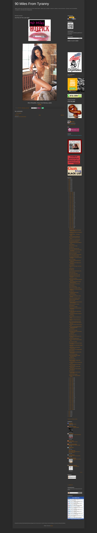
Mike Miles (72, 121)
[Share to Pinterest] (36, 108)
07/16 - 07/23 (71, 223)
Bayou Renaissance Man (73, 444)
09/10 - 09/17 (71, 213)
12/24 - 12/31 (71, 193)
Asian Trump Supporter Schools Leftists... (75, 254)
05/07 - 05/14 (71, 385)
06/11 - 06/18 (71, 379)
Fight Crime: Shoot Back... (73, 253)
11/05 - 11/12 (71, 202)
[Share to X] (34, 108)
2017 (69, 191)
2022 (69, 184)
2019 (69, 188)
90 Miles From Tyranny (32, 4)
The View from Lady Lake (73, 465)
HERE (71, 75)
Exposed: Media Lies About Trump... (74, 283)
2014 (69, 413)
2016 (69, 411)
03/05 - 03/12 (71, 397)
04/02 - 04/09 (71, 392)
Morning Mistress (71, 244)
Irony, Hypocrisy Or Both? (73, 341)
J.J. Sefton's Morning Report (77, 434)
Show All (81, 472)
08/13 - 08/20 (71, 218)
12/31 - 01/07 (71, 192)
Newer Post (17, 115)
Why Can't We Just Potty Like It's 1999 (75, 321)
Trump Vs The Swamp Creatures (74, 304)
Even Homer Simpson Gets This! (74, 248)
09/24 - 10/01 (71, 210)
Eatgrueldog (71, 423)
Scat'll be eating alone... (76, 466)
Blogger (52, 525)
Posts (70, 476)
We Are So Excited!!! (72, 259)
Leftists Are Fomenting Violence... (74, 299)
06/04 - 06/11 (71, 380)
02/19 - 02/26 (71, 400)
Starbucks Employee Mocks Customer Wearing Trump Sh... (75, 282)
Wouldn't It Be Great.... (72, 272)
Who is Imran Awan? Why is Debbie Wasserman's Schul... (74, 356)
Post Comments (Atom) (22, 116)
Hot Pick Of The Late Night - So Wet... (75, 287)
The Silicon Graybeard (72, 458)
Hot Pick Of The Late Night (73, 306)
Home (40, 115)
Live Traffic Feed (75, 497)
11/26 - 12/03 (71, 198)
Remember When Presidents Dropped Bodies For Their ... (75, 230)
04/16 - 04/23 (71, 389)
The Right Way (71, 433)
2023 (69, 183)
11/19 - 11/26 (71, 200)
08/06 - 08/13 (71, 219)
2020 (69, 187)
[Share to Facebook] (35, 108)
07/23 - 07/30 (71, 222)
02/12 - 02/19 (71, 401)
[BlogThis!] (32, 108)
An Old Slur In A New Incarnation (73, 441)
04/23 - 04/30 (71, 388)
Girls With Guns (71, 228)
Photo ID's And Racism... (73, 294)
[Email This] (31, 108)
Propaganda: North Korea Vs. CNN (74, 274)
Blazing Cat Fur (71, 447)
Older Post (62, 115)
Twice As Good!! (71, 315)
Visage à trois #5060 (76, 427)
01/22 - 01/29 (71, 405)
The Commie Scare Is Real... (73, 273)
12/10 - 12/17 (71, 196)
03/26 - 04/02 (71, 393)
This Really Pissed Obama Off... (74, 241)
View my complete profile (71, 124)
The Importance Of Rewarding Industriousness (73, 293)
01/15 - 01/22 (71, 406)
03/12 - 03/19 (71, 396)
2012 (69, 416)
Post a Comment (18, 113)
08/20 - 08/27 (71, 217)
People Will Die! (71, 268)
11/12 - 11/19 (71, 201)
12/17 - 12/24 (71, 194)
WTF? (69, 448)
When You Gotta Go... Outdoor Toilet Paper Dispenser (74, 360)
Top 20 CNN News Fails (73, 286)
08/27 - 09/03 (71, 215)
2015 (69, 412)
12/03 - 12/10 (71, 197)
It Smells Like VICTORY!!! (73, 278)
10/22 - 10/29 (71, 205)
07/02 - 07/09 (71, 226)
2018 (69, 189)
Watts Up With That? (72, 450)
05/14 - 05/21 (71, 384)
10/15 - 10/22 (71, 206)
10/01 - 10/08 (71, 209)
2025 (69, 180)
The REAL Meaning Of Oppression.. (74, 236)
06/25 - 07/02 (71, 227)
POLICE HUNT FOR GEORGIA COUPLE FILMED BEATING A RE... (75, 327)
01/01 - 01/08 (71, 409)
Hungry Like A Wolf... (72, 300)
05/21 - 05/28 (71, 383)
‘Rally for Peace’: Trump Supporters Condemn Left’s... (74, 347)
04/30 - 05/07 (71, 387)
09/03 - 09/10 (71, 214)
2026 (69, 179)
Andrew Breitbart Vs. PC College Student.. (75, 349)
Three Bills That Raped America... (74, 338)
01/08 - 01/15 (71, 408)
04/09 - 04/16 (71, 391)
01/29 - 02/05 (71, 404)
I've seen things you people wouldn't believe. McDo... (74, 372)
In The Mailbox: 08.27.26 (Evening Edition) (74, 455)
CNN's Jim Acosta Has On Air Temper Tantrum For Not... (75, 365)
